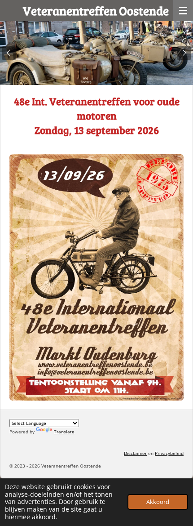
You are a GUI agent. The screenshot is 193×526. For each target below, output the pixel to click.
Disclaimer (135, 453)
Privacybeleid (169, 453)
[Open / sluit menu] (183, 10)
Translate (64, 431)
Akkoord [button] (157, 502)
